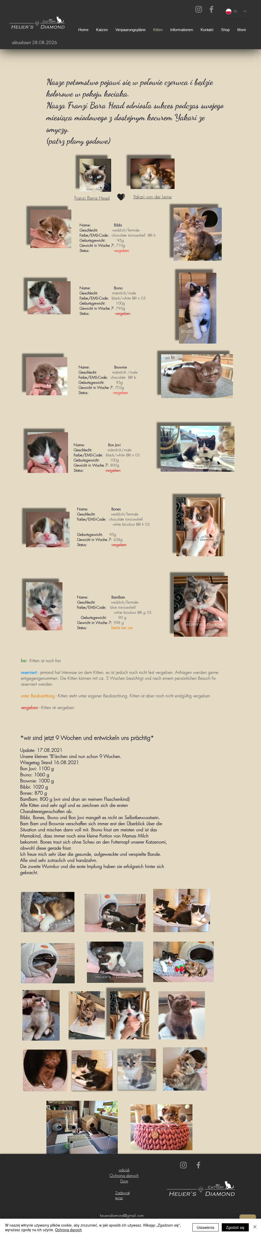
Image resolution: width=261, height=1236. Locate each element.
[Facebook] (211, 9)
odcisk (124, 1170)
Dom (124, 1181)
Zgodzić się (235, 1227)
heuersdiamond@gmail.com (122, 1215)
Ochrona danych (124, 1175)
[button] (181, 30)
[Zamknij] (255, 1227)
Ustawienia (205, 1227)
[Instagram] (198, 9)
